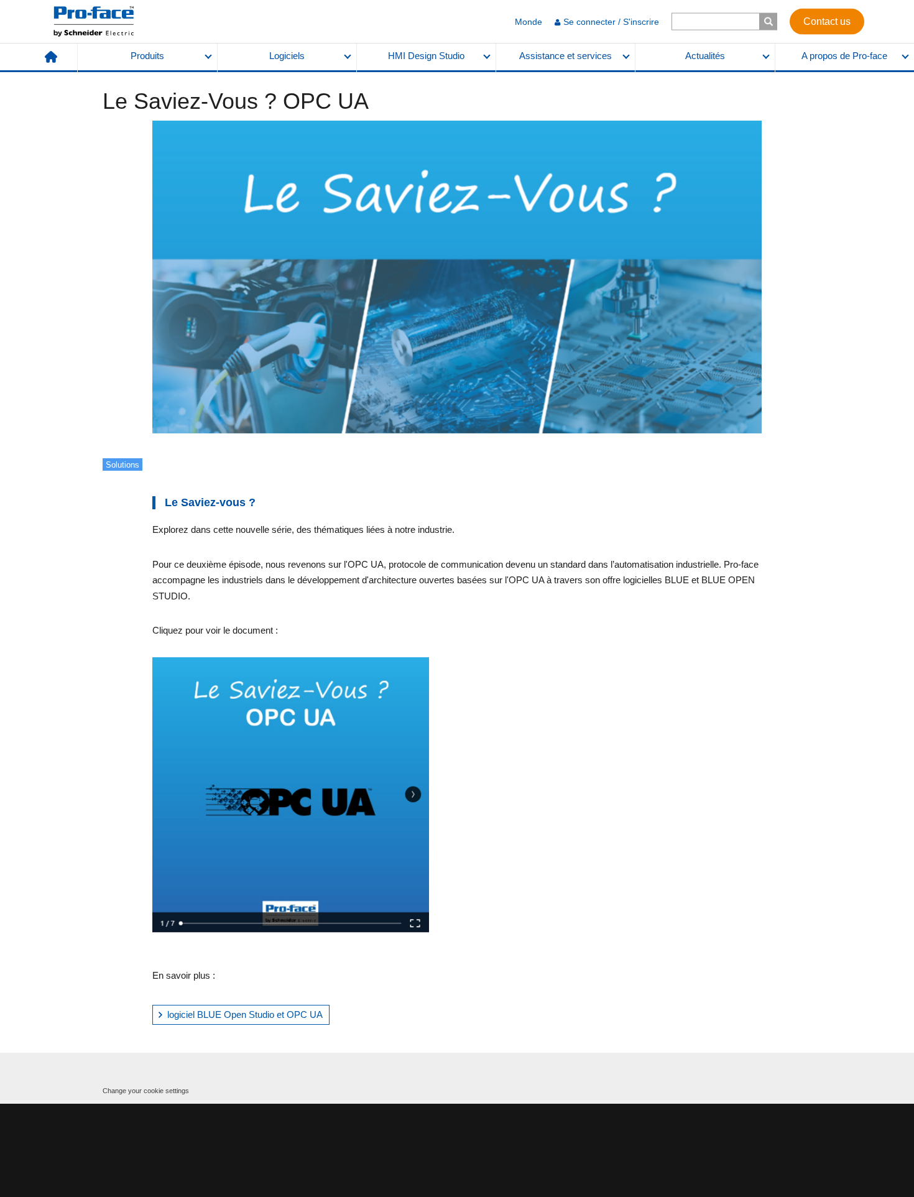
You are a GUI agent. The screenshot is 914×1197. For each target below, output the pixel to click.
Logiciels (287, 56)
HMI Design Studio (426, 56)
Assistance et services (565, 56)
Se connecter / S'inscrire (611, 22)
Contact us (827, 21)
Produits (147, 56)
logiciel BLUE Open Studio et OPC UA (245, 1014)
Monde (528, 22)
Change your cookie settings (146, 1090)
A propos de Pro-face (844, 56)
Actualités (705, 56)
